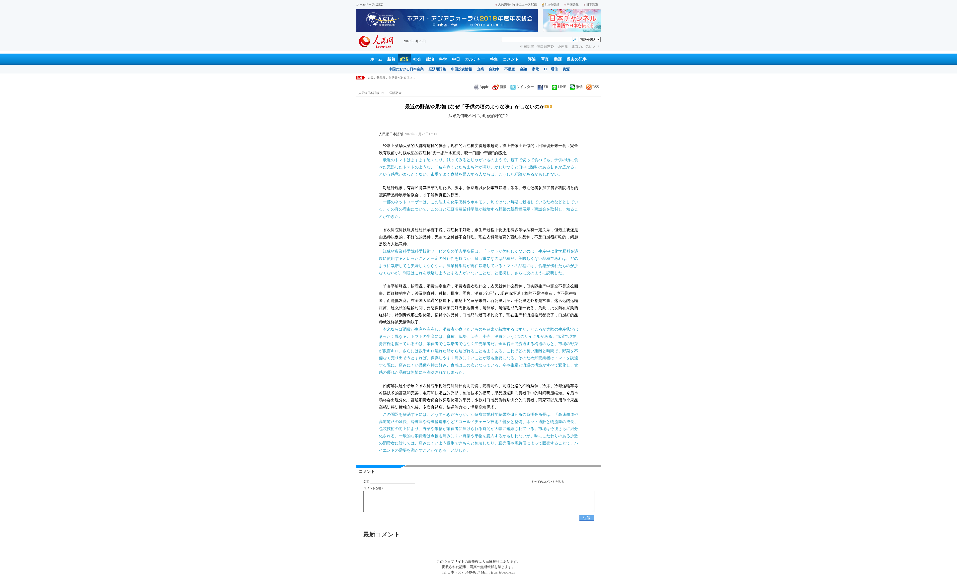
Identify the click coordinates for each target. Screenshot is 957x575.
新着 (391, 59)
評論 (532, 59)
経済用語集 (437, 69)
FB (546, 87)
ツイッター (525, 87)
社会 (417, 59)
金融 (523, 69)
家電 (535, 69)
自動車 (494, 69)
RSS (595, 87)
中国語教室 (394, 93)
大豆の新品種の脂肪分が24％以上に (391, 77)
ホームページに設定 (369, 4)
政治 (430, 59)
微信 (579, 87)
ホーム (376, 59)
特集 (494, 59)
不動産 (509, 69)
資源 (566, 69)
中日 (456, 59)
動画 (558, 59)
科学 (443, 59)
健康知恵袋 (546, 47)
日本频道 (592, 4)
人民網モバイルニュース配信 (517, 4)
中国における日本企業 (406, 69)
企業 (480, 69)
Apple (483, 87)
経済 (404, 59)
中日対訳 (527, 47)
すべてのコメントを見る (547, 481)
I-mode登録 (552, 4)
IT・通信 (551, 69)
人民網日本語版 (368, 93)
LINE (562, 87)
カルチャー (475, 59)
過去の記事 (577, 59)
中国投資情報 (461, 69)
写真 (545, 59)
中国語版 (573, 4)
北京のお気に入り (585, 47)
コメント (511, 59)
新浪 (503, 87)
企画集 (563, 47)
